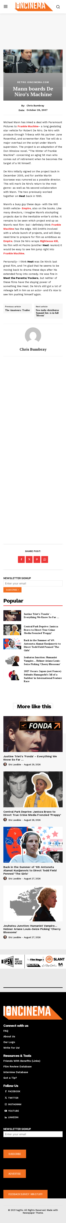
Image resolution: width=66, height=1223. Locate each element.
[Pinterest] (37, 559)
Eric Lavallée (14, 764)
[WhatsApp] (44, 559)
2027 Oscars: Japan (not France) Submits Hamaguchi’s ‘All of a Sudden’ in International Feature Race (43, 676)
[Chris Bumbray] (33, 335)
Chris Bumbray (35, 105)
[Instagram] (5, 1104)
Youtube (13, 1110)
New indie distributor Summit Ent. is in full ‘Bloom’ (47, 313)
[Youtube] (5, 1111)
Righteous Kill (49, 241)
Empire (26, 208)
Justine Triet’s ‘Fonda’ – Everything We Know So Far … (41, 615)
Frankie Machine (28, 126)
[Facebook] (21, 559)
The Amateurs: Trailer (17, 310)
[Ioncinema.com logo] (34, 6)
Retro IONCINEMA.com (33, 82)
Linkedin (13, 1117)
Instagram (14, 1104)
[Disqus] (33, 406)
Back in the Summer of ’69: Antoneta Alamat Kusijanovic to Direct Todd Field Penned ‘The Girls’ (42, 645)
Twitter (13, 1097)
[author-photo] (5, 764)
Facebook (14, 1091)
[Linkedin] (5, 1117)
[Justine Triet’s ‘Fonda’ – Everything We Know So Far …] (12, 615)
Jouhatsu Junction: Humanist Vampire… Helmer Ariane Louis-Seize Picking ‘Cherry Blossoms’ (42, 661)
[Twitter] (29, 559)
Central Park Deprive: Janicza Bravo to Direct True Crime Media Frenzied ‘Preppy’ (41, 630)
